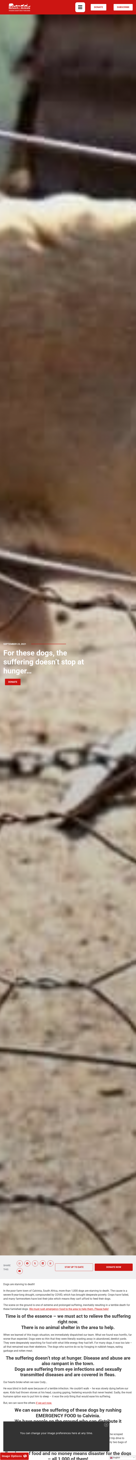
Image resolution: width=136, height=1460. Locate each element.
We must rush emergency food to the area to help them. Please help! (69, 1309)
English (116, 1457)
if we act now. (44, 1402)
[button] (80, 7)
